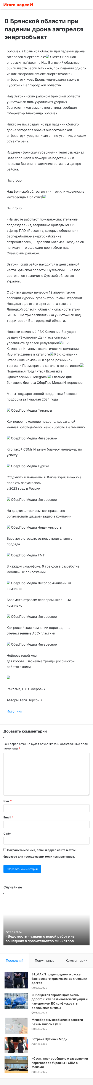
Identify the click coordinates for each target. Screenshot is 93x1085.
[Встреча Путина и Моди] (16, 1045)
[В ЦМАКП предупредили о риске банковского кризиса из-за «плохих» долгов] (16, 980)
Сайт (7, 833)
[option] (47, 921)
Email (8, 817)
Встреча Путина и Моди (49, 1039)
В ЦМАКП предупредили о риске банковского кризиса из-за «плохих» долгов (59, 978)
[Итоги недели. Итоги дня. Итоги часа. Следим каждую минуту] (18, 4)
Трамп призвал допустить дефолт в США (41, 941)
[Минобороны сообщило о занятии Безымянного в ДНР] (16, 1026)
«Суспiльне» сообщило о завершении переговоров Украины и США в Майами (60, 1063)
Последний (15, 960)
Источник (14, 711)
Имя (7, 801)
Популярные (45, 960)
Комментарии (76, 960)
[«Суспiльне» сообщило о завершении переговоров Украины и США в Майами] (16, 1064)
